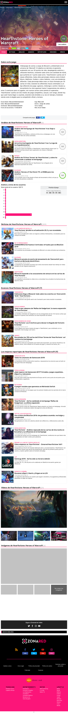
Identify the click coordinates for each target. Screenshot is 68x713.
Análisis (22, 52)
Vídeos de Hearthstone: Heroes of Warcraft (22, 488)
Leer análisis (62, 44)
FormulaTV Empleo (28, 690)
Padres (59, 693)
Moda (58, 690)
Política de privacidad (34, 666)
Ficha (3, 52)
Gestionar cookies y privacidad (60, 665)
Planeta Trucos (10, 688)
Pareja (58, 695)
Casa (58, 704)
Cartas (40, 106)
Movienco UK (26, 697)
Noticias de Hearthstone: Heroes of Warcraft (23, 224)
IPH (56, 193)
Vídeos (62, 52)
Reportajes (42, 52)
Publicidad (27, 670)
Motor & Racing (44, 688)
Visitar (44, 107)
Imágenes (53, 52)
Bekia (58, 688)
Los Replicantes (27, 692)
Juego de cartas (44, 104)
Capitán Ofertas (10, 690)
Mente (58, 705)
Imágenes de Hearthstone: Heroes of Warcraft (23, 545)
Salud (58, 697)
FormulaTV (26, 688)
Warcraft (41, 102)
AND (50, 193)
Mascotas (59, 700)
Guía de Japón (26, 699)
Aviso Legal (21, 666)
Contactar (40, 670)
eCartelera (26, 693)
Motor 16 (42, 692)
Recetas (59, 699)
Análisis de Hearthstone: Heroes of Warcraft (22, 122)
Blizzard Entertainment (16, 102)
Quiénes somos (7, 666)
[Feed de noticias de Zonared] (16, 651)
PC (47, 193)
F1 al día (42, 690)
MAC (59, 193)
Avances (31, 52)
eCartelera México (28, 695)
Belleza (59, 692)
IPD (53, 193)
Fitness (59, 702)
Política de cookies (47, 666)
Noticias (12, 52)
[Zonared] (6, 2)
